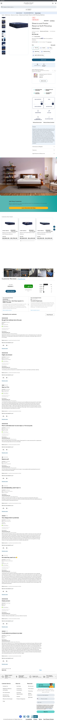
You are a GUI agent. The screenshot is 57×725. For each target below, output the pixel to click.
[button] (55, 3)
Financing (30, 691)
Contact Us (5, 686)
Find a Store (31, 688)
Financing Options (37, 36)
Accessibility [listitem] (29, 719)
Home (3, 15)
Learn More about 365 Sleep (28, 208)
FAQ (4, 701)
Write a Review (10, 291)
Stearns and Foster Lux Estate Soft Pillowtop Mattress (9, 233)
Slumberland (10, 719)
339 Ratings (52, 20)
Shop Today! (38, 13)
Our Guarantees (6, 692)
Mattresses (7, 15)
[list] (18, 25)
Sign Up (46, 711)
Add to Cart (43, 59)
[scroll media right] (54, 273)
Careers (18, 696)
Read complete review (7, 310)
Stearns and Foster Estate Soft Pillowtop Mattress (44, 233)
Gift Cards (30, 697)
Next (40, 669)
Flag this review (5, 348)
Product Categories (21, 698)
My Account (30, 686)
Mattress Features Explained (48, 122)
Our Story (19, 686)
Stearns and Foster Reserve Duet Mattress (27, 233)
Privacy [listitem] (35, 719)
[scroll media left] (3, 273)
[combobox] (28, 7)
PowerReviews (21, 279)
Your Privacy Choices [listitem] (48, 719)
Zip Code (28, 9)
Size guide (53, 45)
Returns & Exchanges (7, 698)
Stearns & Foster (14, 15)
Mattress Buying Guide (37, 122)
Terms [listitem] (40, 719)
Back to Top (4, 669)
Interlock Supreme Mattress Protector (45, 74)
